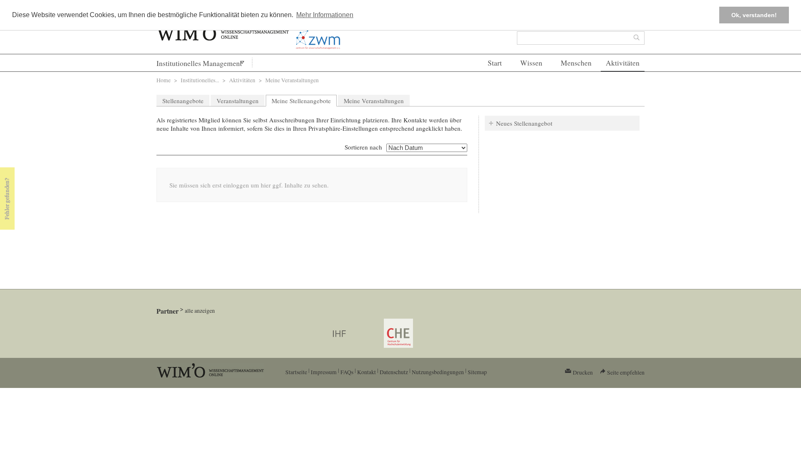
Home (163, 80)
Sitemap (477, 372)
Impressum (324, 372)
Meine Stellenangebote (304, 100)
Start (495, 63)
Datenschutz (394, 372)
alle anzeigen (200, 310)
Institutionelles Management (199, 63)
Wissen (531, 63)
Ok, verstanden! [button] (754, 15)
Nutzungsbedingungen (438, 372)
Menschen (576, 63)
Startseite (296, 372)
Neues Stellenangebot (524, 123)
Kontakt (366, 372)
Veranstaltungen (238, 100)
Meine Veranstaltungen (374, 100)
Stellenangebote (183, 100)
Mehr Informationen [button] (324, 14)
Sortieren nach (363, 147)
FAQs (346, 372)
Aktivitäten (623, 63)
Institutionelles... (200, 80)
